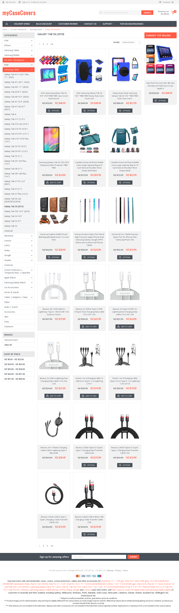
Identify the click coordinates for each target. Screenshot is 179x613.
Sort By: (116, 42)
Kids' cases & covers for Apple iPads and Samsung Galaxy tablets (141, 589)
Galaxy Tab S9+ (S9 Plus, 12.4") (15, 162)
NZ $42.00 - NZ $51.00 (14, 374)
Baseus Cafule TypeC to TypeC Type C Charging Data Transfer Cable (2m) (89, 450)
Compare (167, 2)
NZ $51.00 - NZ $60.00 (14, 379)
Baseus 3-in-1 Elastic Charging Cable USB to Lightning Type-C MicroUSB (54, 450)
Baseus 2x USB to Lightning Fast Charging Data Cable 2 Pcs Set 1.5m (54, 381)
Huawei (7, 260)
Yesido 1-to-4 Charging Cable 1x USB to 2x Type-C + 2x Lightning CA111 (89, 381)
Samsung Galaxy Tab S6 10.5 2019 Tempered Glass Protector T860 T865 (54, 165)
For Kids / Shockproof (18, 29)
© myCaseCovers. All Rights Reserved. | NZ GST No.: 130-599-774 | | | (88, 570)
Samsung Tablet (36, 29)
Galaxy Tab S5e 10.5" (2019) (17, 211)
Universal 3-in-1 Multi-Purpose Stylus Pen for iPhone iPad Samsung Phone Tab (125, 237)
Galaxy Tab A (10, 114)
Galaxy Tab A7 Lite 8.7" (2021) (14, 108)
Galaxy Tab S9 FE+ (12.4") (16, 151)
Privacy (118, 570)
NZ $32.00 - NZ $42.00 (14, 369)
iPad (6, 40)
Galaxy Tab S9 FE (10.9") (15, 146)
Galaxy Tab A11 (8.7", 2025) (16, 82)
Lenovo (7, 240)
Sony (6, 321)
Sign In (25, 2)
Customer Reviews (68, 23)
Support (107, 23)
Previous (147, 60)
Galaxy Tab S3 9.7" (12, 221)
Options (55, 110)
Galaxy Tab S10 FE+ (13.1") (16, 133)
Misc (6, 316)
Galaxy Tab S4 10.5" (13, 216)
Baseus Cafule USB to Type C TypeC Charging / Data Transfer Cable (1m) (54, 519)
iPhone (7, 45)
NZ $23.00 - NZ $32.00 (14, 364)
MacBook (8, 235)
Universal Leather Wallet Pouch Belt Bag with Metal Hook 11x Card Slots (54, 237)
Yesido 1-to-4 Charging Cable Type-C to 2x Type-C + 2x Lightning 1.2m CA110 (125, 381)
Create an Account (38, 2)
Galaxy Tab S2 (10, 226)
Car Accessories (11, 287)
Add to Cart (55, 182)
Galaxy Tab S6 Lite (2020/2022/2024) (12, 200)
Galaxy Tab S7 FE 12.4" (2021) (14, 182)
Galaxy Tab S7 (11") (13, 189)
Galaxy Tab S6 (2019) (52, 29)
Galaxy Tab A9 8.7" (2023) (16, 92)
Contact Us (90, 23)
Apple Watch (10, 277)
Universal (8, 230)
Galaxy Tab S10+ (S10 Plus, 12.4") (16, 140)
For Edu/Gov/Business (131, 23)
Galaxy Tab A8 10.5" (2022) (16, 96)
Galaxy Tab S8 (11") (13, 168)
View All (8, 344)
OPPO (7, 245)
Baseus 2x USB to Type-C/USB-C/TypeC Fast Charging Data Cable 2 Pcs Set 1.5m (89, 312)
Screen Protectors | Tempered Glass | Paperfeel (17, 271)
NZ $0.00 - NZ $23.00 (14, 359)
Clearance (8, 326)
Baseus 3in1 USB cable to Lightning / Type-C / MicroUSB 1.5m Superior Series (54, 312)
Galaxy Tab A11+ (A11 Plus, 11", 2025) (16, 75)
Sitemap (110, 570)
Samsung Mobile (11, 55)
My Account (11, 2)
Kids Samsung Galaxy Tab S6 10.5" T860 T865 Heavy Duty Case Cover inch (89, 96)
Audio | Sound (10, 307)
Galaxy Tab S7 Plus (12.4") (16, 193)
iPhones (25, 589)
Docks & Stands (11, 292)
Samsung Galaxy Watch (15, 282)
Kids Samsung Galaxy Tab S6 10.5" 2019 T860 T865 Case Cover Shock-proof (54, 96)
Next (174, 60)
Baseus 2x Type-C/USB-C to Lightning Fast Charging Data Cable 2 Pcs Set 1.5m (124, 312)
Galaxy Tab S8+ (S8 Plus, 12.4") (15, 175)
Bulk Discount (44, 23)
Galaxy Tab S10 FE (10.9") (16, 129)
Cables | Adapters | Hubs (16, 297)
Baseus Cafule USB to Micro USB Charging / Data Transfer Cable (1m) (89, 519)
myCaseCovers (11, 340)
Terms (125, 570)
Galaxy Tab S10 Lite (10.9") (16, 124)
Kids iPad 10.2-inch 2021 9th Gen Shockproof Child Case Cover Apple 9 (160, 86)
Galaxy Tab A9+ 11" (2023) (16, 87)
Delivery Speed (22, 23)
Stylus (7, 302)
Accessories (9, 311)
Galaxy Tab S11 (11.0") (14, 119)
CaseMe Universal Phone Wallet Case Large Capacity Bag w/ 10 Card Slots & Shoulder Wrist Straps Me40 (125, 166)
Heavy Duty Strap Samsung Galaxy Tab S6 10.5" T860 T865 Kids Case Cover (125, 96)
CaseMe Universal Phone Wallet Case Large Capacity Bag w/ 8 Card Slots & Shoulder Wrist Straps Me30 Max (89, 166)
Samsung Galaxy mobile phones (44, 589)
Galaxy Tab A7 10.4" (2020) (16, 101)
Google (7, 255)
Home (5, 29)
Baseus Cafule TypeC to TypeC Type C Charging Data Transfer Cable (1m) (124, 450)
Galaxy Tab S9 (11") (13, 156)
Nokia (7, 250)
